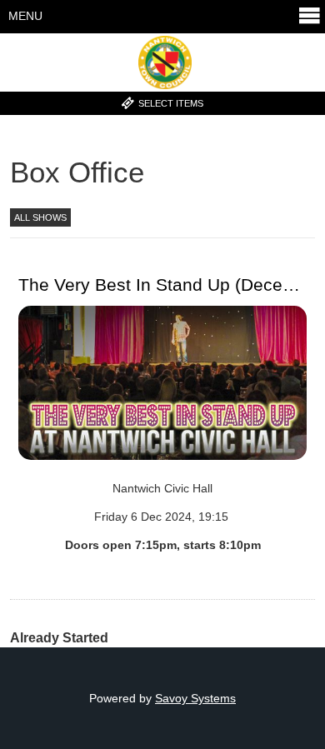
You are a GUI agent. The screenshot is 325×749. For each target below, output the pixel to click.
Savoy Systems (195, 698)
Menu (25, 15)
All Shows (40, 217)
